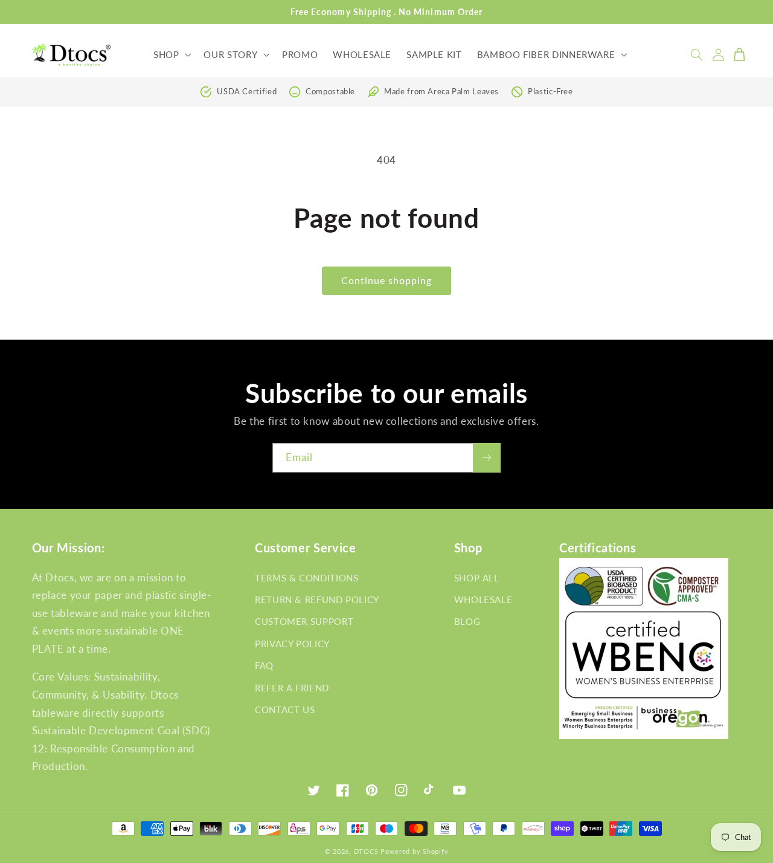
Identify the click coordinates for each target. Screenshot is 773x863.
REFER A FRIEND (292, 687)
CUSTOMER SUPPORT (304, 621)
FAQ (264, 665)
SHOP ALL (476, 577)
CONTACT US (285, 709)
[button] (171, 54)
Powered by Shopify (414, 851)
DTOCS (366, 851)
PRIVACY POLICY (292, 643)
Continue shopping (386, 280)
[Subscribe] (487, 458)
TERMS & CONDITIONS (306, 577)
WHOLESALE (483, 599)
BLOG (467, 621)
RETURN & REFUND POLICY (317, 599)
